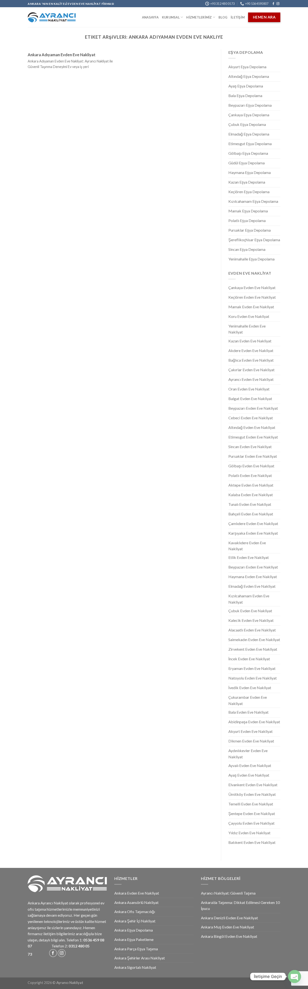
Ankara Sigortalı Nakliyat (135, 967)
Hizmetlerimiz (199, 17)
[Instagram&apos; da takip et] (277, 4)
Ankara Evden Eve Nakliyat (136, 893)
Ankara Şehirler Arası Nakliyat (139, 958)
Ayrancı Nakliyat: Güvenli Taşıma (228, 893)
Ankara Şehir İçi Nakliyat (134, 921)
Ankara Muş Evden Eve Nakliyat (227, 927)
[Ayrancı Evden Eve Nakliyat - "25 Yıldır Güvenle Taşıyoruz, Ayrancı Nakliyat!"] (52, 17)
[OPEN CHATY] (294, 976)
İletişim (238, 17)
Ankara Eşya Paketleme (134, 939)
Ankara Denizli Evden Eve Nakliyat (229, 917)
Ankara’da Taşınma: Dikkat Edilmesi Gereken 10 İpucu (240, 905)
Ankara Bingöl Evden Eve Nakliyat (229, 936)
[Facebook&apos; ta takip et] (273, 4)
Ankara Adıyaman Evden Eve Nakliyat (62, 54)
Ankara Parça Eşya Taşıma (136, 948)
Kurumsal (171, 17)
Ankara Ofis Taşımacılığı (134, 911)
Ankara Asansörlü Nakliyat (136, 902)
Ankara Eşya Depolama (133, 930)
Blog (222, 17)
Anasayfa (150, 17)
